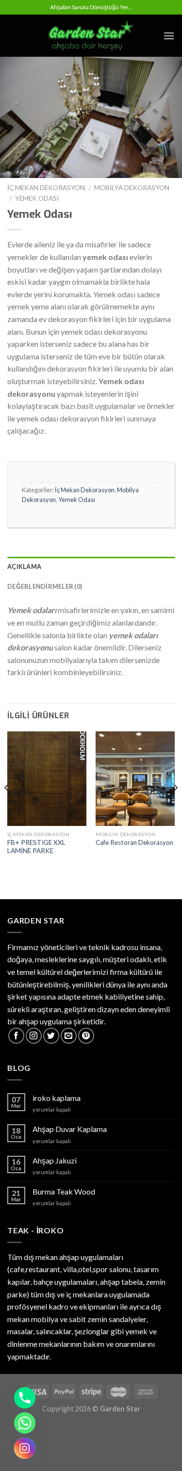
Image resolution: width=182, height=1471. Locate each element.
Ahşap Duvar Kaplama (70, 1128)
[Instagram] (24, 1448)
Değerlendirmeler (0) (44, 586)
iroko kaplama (57, 1097)
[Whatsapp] (24, 1423)
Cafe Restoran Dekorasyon (134, 842)
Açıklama (24, 566)
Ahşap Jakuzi (55, 1160)
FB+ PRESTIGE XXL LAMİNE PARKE (36, 847)
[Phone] (24, 1397)
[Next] (175, 807)
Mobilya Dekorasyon (131, 188)
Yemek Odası (37, 198)
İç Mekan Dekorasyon (46, 188)
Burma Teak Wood (64, 1191)
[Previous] (7, 807)
